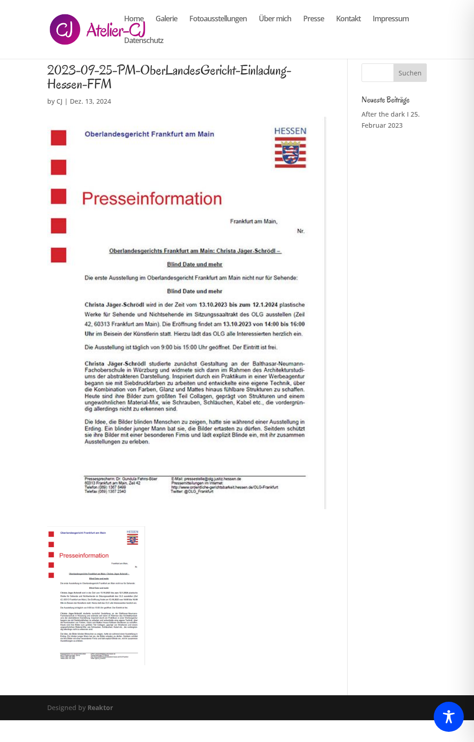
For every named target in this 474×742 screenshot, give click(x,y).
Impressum (391, 19)
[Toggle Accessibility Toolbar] (449, 717)
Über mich (275, 19)
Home (133, 19)
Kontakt (348, 19)
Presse (313, 19)
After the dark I (385, 114)
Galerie (166, 19)
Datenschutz (143, 41)
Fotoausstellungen (218, 19)
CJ (59, 101)
